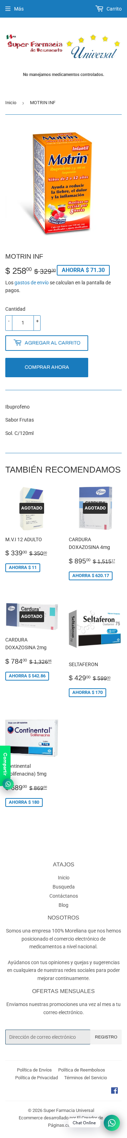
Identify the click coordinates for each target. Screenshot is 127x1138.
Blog (63, 905)
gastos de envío (31, 282)
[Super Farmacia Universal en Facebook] (114, 1091)
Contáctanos (63, 896)
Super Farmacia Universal (68, 1110)
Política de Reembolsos (81, 1070)
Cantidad (15, 309)
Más (19, 9)
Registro (106, 1037)
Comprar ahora (47, 367)
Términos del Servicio (85, 1077)
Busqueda (64, 887)
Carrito (113, 9)
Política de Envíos (34, 1070)
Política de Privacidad (36, 1077)
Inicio (10, 102)
